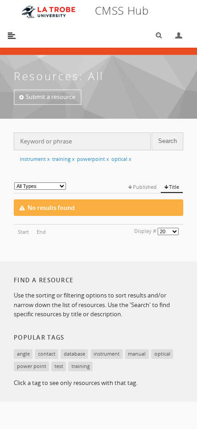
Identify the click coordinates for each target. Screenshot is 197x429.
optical (121, 158)
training (63, 158)
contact (46, 353)
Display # (145, 230)
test (59, 366)
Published (145, 186)
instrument (35, 158)
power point (31, 366)
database (74, 353)
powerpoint (93, 158)
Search (156, 35)
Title (174, 186)
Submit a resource (50, 97)
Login (175, 35)
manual (137, 353)
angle (23, 353)
